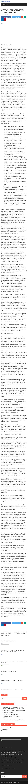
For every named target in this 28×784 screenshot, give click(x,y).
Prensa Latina (4, 730)
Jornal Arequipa (4, 729)
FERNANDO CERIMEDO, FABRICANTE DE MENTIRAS (12, 680)
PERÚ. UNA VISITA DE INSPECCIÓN (8, 671)
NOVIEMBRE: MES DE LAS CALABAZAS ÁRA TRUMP (12, 690)
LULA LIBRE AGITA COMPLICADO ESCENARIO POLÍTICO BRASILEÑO (7, 633)
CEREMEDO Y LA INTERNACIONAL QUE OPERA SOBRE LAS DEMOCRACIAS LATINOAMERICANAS (13, 651)
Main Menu (5, 4)
